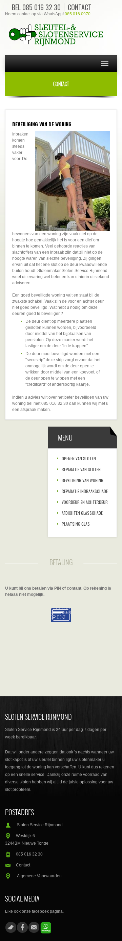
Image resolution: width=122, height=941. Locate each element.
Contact (80, 7)
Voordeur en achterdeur (85, 502)
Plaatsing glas (76, 524)
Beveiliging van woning (82, 480)
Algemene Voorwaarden (39, 876)
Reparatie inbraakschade (85, 491)
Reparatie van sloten (81, 469)
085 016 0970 (77, 14)
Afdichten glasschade (82, 513)
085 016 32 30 (41, 7)
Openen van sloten (79, 458)
